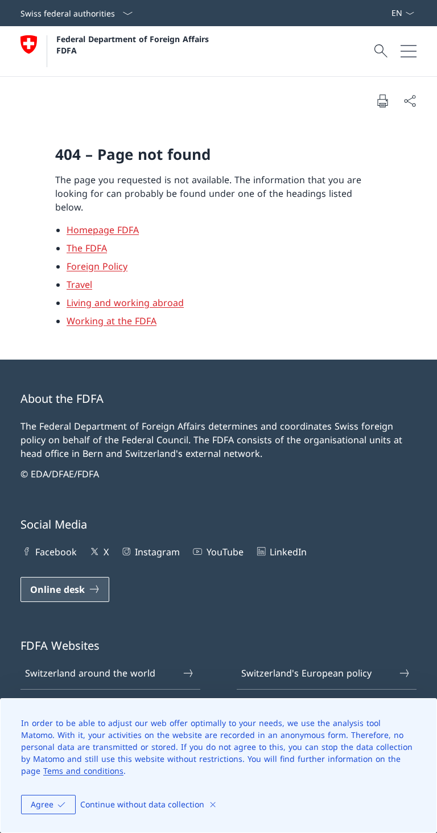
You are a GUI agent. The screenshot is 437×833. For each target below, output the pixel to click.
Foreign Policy (97, 266)
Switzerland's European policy (306, 673)
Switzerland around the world (90, 673)
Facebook (56, 552)
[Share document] (409, 100)
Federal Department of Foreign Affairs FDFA (134, 44)
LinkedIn (288, 552)
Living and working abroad (125, 302)
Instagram (157, 552)
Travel (79, 284)
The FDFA (87, 248)
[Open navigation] (408, 51)
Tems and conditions (83, 770)
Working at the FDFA (111, 321)
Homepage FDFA (103, 230)
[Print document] (382, 100)
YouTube (225, 552)
